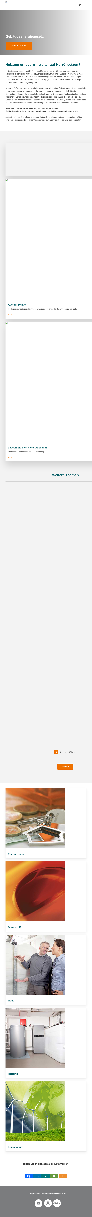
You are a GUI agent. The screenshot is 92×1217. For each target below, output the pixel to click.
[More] (62, 1176)
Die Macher (13, 640)
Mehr (10, 315)
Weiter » (72, 752)
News (11, 555)
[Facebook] (29, 1176)
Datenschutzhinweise (51, 1194)
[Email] (54, 1176)
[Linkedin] (37, 1176)
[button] (85, 5)
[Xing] (45, 1176)
